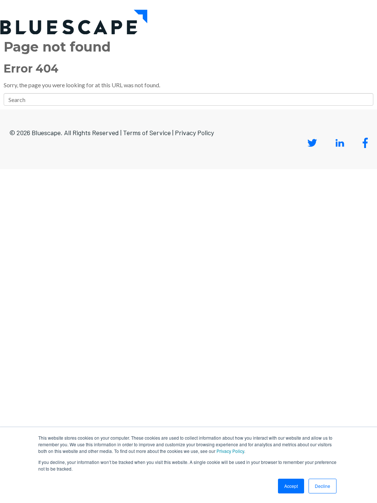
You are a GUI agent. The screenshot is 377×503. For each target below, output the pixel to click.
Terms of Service (147, 133)
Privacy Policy (230, 451)
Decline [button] (322, 486)
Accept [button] (291, 486)
